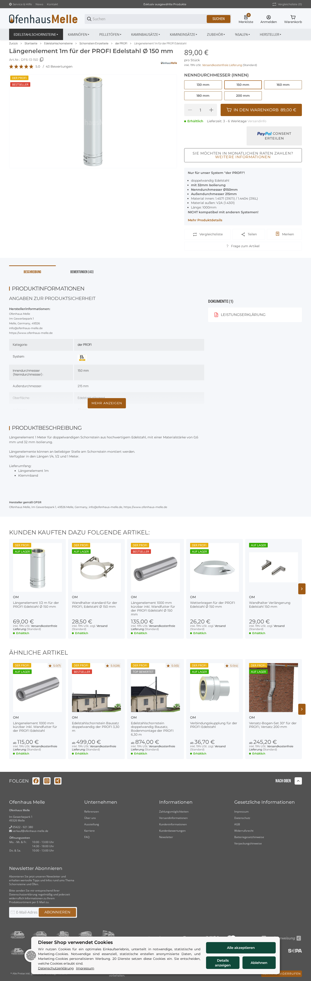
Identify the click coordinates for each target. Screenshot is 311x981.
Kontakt (52, 4)
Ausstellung (91, 824)
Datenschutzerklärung (23, 894)
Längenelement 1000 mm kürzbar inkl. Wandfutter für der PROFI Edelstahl (35, 727)
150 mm (83, 370)
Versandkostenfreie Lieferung (222, 65)
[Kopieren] (41, 59)
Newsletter (166, 837)
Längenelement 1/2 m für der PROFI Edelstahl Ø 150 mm (36, 605)
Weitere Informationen (243, 157)
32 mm (82, 409)
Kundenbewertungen (172, 831)
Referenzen (91, 811)
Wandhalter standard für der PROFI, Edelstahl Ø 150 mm (94, 605)
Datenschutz (242, 818)
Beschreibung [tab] (32, 272)
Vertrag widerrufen (281, 973)
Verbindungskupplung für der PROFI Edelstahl (213, 725)
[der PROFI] (82, 357)
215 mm (83, 386)
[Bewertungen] (21, 66)
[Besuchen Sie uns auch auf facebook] (36, 781)
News (39, 4)
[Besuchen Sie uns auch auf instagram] (47, 781)
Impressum (241, 811)
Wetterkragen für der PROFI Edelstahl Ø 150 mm (212, 605)
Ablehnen (259, 963)
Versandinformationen (173, 818)
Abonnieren (57, 912)
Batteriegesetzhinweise (249, 837)
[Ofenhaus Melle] (43, 19)
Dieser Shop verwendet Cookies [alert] (75, 942)
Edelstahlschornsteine (58, 43)
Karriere (89, 831)
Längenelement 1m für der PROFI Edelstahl (160, 43)
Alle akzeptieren (241, 947)
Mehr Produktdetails (205, 220)
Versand (102, 626)
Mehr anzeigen (107, 403)
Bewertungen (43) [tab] (82, 272)
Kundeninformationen (173, 824)
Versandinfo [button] (256, 121)
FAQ (86, 837)
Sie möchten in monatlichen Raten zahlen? (243, 155)
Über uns (90, 818)
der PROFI (121, 43)
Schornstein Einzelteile (93, 43)
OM (16, 597)
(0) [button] (290, 4)
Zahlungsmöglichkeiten (174, 811)
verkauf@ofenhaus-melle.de (30, 831)
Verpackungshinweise (248, 843)
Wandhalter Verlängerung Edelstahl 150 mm (270, 605)
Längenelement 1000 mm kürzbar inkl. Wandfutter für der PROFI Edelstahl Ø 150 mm (153, 608)
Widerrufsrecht (243, 831)
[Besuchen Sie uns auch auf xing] (57, 781)
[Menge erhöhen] (211, 110)
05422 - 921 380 (22, 827)
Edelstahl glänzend (91, 398)
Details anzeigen (223, 962)
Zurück (13, 43)
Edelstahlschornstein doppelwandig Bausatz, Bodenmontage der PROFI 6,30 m (152, 729)
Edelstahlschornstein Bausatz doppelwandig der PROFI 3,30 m (95, 727)
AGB (237, 824)
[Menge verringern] (189, 110)
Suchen (218, 19)
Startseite (31, 43)
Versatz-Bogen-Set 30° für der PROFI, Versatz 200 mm (273, 725)
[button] (270, 34)
